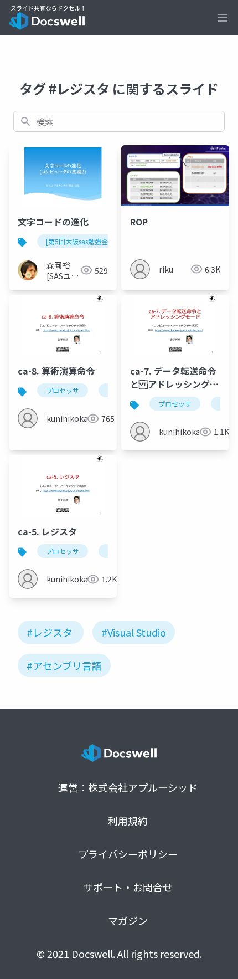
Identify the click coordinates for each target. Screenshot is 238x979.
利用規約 (128, 820)
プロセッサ (62, 390)
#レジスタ (50, 632)
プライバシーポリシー (128, 854)
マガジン (128, 920)
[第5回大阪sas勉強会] (78, 241)
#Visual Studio (133, 632)
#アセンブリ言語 (64, 665)
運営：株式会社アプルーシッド (128, 787)
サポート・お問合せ (128, 887)
